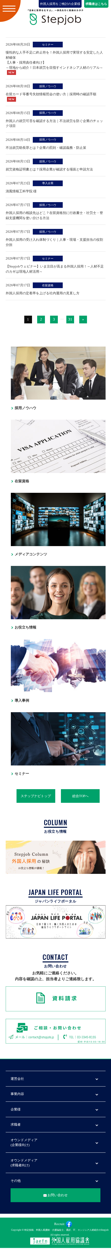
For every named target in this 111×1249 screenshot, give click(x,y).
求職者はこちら (96, 4)
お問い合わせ (57, 1195)
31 (70, 319)
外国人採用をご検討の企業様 (60, 4)
